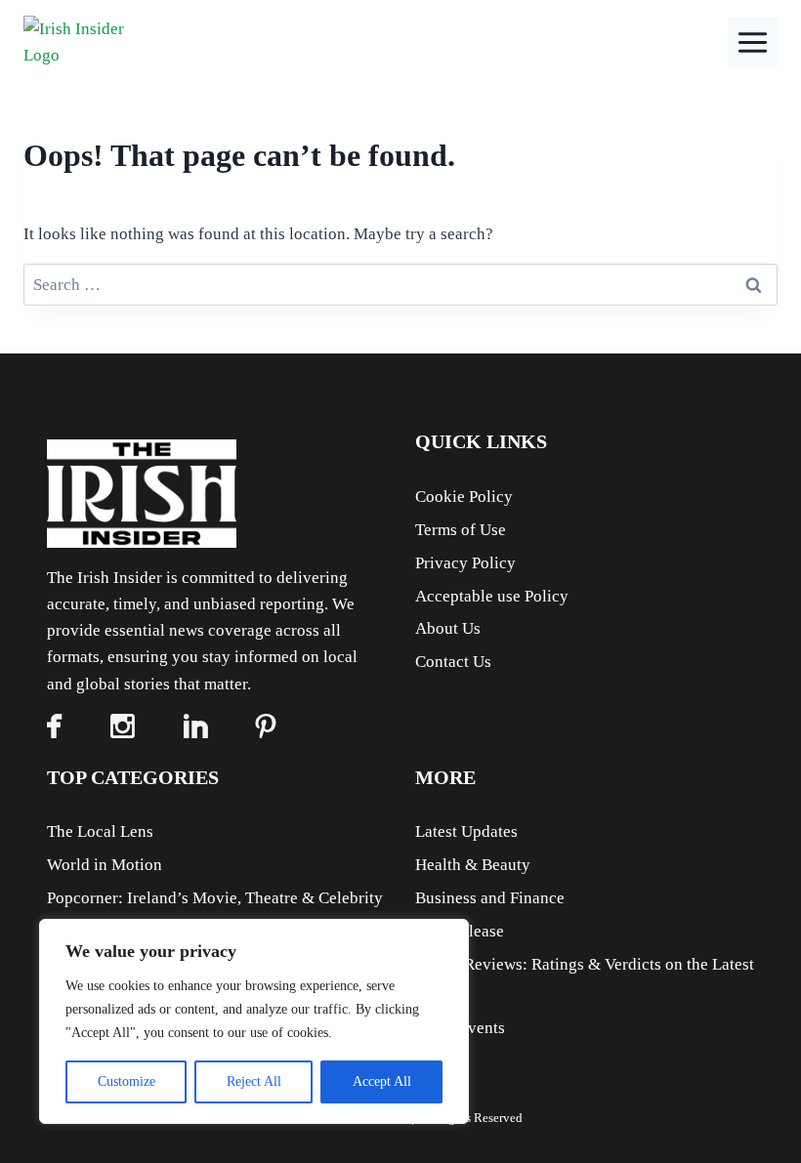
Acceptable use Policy (492, 596)
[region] (254, 1021)
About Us (448, 628)
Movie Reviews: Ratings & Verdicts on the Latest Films (584, 979)
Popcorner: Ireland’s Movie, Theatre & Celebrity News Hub (215, 913)
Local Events (460, 1027)
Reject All (254, 1081)
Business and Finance (490, 898)
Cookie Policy (464, 496)
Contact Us (453, 661)
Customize (126, 1081)
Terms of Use (460, 529)
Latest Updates (466, 831)
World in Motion (104, 864)
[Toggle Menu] (753, 42)
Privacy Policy (465, 563)
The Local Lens (100, 831)
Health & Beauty (472, 864)
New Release (459, 931)
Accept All (382, 1081)
